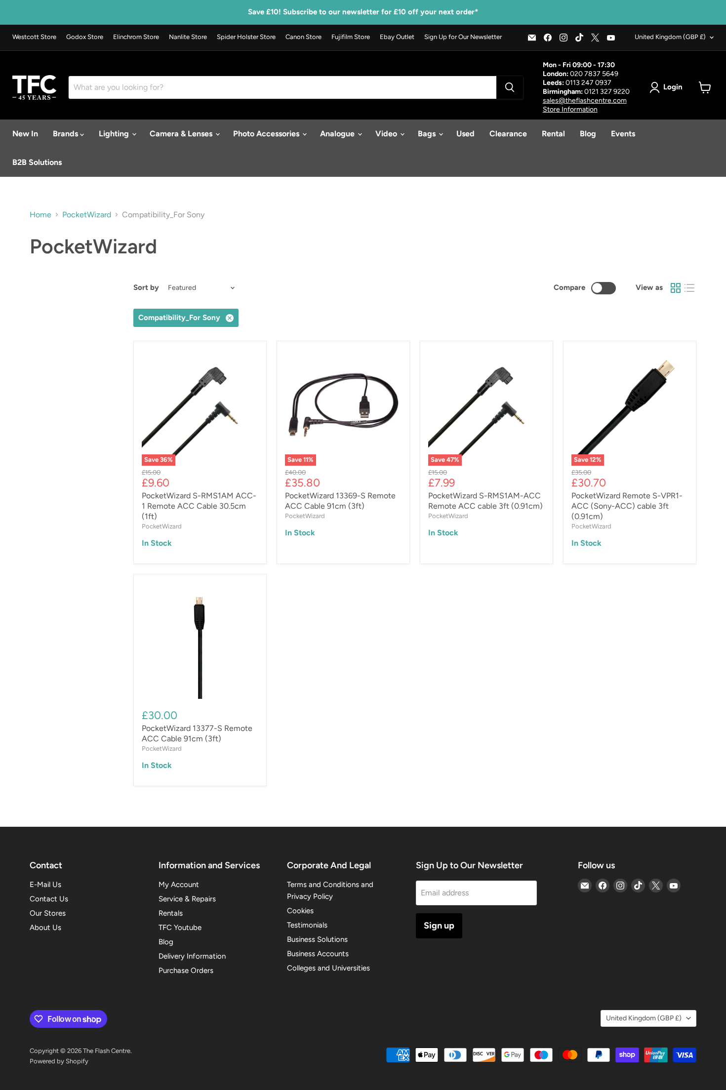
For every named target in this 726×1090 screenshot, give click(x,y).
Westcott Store (34, 37)
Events (623, 133)
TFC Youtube (180, 927)
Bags (428, 133)
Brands (66, 133)
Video (387, 133)
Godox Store (84, 37)
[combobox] (282, 87)
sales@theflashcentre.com (585, 100)
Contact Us (49, 898)
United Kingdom (670, 36)
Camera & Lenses (182, 133)
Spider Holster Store (246, 37)
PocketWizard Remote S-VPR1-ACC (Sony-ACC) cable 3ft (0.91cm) (627, 506)
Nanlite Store (188, 37)
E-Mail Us (45, 884)
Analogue (338, 133)
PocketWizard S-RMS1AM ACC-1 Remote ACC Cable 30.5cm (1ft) (199, 506)
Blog (588, 133)
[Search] (509, 87)
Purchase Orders (186, 970)
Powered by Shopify (59, 1061)
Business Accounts (318, 953)
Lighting (115, 133)
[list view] (689, 288)
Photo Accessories (267, 133)
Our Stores (48, 913)
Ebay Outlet (397, 37)
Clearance (508, 133)
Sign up (439, 925)
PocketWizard (86, 214)
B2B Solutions (37, 162)
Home (40, 214)
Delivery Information (192, 956)
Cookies (300, 910)
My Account (179, 884)
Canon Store (303, 37)
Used (465, 133)
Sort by (146, 287)
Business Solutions (317, 939)
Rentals (171, 913)
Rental (553, 133)
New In (25, 133)
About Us (45, 927)
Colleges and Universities (328, 968)
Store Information (570, 109)
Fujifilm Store (350, 37)
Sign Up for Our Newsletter (463, 37)
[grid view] (676, 288)
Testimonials (307, 925)
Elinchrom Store (136, 37)
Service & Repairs (187, 898)
